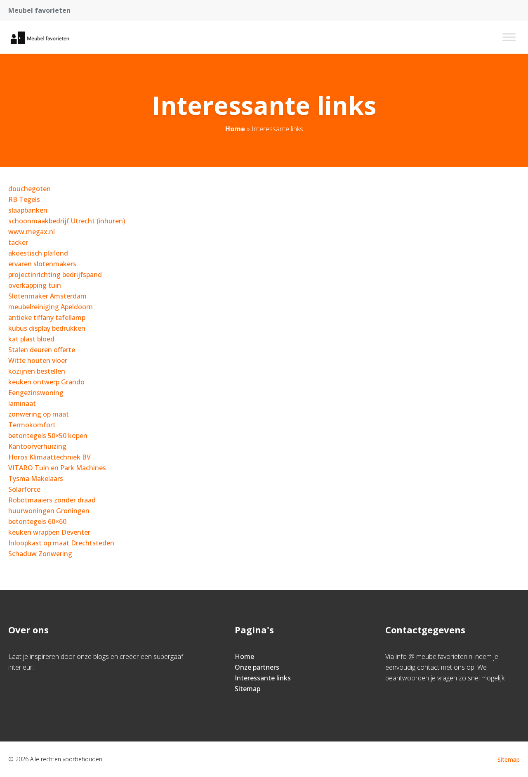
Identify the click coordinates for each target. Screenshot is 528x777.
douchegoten (29, 188)
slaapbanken (27, 210)
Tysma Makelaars (35, 478)
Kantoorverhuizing (37, 446)
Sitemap (247, 688)
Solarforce (24, 489)
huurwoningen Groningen (49, 510)
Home (235, 128)
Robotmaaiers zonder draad (52, 500)
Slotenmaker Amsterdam (47, 296)
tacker (18, 242)
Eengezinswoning (36, 392)
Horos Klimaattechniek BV (49, 457)
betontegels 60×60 (37, 521)
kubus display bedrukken (46, 328)
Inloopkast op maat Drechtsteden (61, 542)
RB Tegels (24, 199)
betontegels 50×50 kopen (47, 435)
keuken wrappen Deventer (49, 532)
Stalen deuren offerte (41, 349)
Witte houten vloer (37, 360)
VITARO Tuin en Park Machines (57, 467)
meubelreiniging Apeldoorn (50, 306)
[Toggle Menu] (509, 37)
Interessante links (263, 677)
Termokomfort (32, 424)
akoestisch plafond (38, 253)
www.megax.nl (31, 231)
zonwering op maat (38, 414)
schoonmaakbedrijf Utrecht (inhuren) (66, 220)
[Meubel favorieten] (39, 37)
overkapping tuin (34, 285)
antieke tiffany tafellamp (46, 317)
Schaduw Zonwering (40, 553)
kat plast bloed (31, 338)
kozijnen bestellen (36, 371)
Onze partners (257, 667)
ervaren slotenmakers (42, 263)
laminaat (22, 403)
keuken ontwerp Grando (46, 381)
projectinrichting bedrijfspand (55, 274)
